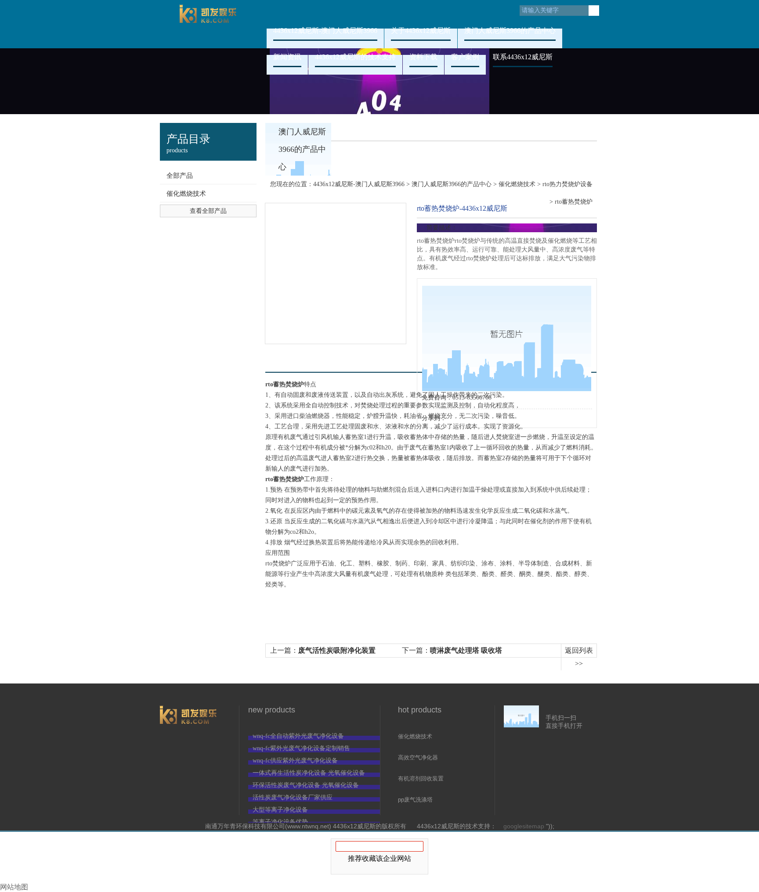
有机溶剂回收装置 (421, 778)
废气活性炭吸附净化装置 (337, 650)
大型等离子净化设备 (280, 809)
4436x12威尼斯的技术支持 (355, 57)
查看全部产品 (208, 211)
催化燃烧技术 (186, 193)
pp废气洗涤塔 (415, 799)
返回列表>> (579, 657)
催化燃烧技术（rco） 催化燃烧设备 (423, 737)
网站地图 (14, 887)
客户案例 (465, 57)
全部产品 (179, 175)
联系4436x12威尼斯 (523, 57)
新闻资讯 (287, 57)
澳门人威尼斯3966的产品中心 (510, 30)
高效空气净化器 (418, 757)
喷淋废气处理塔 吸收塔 (466, 650)
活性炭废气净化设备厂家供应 (293, 797)
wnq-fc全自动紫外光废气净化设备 (298, 736)
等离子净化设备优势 (280, 822)
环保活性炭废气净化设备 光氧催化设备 (306, 785)
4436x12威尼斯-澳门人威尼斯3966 (208, 24)
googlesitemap (523, 826)
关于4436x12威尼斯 (421, 30)
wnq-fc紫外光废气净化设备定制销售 (301, 748)
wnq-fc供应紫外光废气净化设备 (295, 760)
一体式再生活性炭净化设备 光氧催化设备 (309, 773)
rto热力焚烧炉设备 (567, 184)
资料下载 (423, 57)
